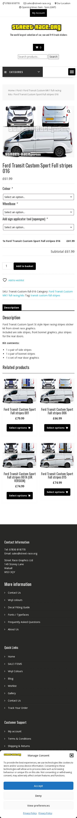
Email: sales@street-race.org (20, 553)
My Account (38, 12)
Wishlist (12, 686)
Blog (10, 678)
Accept (38, 786)
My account (14, 731)
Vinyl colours (15, 600)
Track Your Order (18, 708)
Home (11, 90)
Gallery (12, 693)
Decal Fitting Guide (19, 607)
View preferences (38, 805)
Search (53, 56)
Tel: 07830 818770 (15, 549)
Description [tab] (11, 307)
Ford (19, 90)
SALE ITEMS (15, 664)
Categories (16, 72)
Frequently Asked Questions (24, 622)
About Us (13, 629)
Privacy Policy (30, 813)
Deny (38, 795)
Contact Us (14, 592)
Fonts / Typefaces (18, 614)
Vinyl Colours (15, 671)
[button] (71, 755)
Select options (18, 427)
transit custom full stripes (45, 295)
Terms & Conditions (19, 738)
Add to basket (24, 266)
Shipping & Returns (19, 746)
